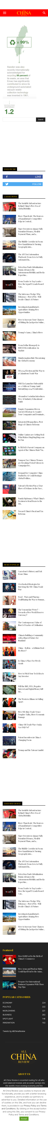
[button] (4, 12)
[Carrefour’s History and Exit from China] (9, 574)
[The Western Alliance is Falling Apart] (9, 702)
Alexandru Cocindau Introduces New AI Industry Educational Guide (31, 399)
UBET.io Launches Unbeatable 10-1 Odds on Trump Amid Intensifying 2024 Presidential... (30, 386)
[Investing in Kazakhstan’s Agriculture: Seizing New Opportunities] (9, 310)
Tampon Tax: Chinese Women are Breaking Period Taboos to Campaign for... (31, 463)
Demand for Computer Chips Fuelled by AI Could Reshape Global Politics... (30, 476)
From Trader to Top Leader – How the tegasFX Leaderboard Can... (31, 284)
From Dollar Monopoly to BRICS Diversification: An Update (29, 348)
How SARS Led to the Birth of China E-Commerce (30, 957)
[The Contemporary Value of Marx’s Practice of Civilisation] (9, 626)
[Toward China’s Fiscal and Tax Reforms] (9, 514)
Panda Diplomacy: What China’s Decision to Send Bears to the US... (31, 501)
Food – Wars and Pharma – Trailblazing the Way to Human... (31, 598)
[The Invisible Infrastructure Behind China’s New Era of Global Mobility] (9, 206)
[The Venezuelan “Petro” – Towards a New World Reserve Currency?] (9, 613)
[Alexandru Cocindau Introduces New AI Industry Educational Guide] (9, 399)
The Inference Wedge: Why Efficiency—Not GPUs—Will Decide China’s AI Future (29, 297)
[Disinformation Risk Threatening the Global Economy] (9, 361)
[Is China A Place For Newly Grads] (9, 664)
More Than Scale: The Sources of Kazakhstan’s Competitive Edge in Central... (30, 219)
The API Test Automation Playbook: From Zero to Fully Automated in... (30, 257)
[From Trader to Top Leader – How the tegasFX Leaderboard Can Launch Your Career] (9, 284)
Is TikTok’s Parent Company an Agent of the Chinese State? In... (31, 448)
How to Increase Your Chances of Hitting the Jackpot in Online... (31, 321)
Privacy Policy (30, 1105)
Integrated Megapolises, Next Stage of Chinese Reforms (30, 423)
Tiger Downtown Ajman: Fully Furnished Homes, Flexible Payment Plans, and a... (30, 231)
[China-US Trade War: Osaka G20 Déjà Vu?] (9, 728)
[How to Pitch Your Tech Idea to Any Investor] (9, 677)
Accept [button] (24, 1119)
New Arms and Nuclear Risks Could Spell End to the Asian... (30, 970)
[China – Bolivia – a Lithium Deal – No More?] (9, 651)
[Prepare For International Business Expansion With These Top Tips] (9, 985)
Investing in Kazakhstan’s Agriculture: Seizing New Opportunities (28, 310)
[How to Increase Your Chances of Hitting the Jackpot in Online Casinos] (9, 323)
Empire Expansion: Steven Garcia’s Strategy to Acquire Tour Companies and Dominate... (31, 412)
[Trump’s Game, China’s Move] (9, 336)
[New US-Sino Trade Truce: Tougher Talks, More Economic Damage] (9, 715)
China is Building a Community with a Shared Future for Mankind (30, 638)
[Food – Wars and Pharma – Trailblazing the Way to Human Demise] (9, 600)
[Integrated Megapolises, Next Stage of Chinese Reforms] (9, 425)
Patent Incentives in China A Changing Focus (29, 738)
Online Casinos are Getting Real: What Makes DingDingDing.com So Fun (31, 437)
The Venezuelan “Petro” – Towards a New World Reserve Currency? (31, 612)
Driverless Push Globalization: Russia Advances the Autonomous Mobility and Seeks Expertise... (31, 271)
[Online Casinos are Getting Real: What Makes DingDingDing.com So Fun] (9, 438)
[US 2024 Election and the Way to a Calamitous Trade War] (9, 374)
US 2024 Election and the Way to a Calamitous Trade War (31, 372)
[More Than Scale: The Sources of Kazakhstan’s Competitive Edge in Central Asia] (9, 219)
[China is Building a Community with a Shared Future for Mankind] (9, 638)
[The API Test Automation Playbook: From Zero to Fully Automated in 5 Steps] (9, 257)
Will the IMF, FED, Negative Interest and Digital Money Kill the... (30, 689)
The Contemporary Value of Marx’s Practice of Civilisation (30, 623)
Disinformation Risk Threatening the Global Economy (31, 359)
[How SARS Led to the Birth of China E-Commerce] (9, 959)
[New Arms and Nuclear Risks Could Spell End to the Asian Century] (9, 972)
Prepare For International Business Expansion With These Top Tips (31, 984)
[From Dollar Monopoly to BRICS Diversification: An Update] (9, 348)
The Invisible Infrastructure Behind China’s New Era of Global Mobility (29, 206)
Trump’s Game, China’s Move (30, 332)
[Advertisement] (24, 4)
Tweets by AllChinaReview (14, 1031)
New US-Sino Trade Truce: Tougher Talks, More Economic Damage (31, 714)
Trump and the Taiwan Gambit (30, 750)
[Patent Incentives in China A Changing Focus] (9, 740)
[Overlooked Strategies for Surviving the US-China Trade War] (9, 587)
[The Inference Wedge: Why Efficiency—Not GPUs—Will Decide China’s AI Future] (9, 297)
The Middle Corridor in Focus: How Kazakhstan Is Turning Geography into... (30, 244)
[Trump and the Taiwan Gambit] (9, 753)
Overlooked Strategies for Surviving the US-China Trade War (30, 587)
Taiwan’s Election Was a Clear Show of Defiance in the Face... (30, 487)
